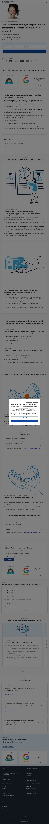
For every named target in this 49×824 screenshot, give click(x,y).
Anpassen (24, 417)
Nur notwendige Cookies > (32, 402)
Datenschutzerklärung (23, 408)
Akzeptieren (24, 420)
